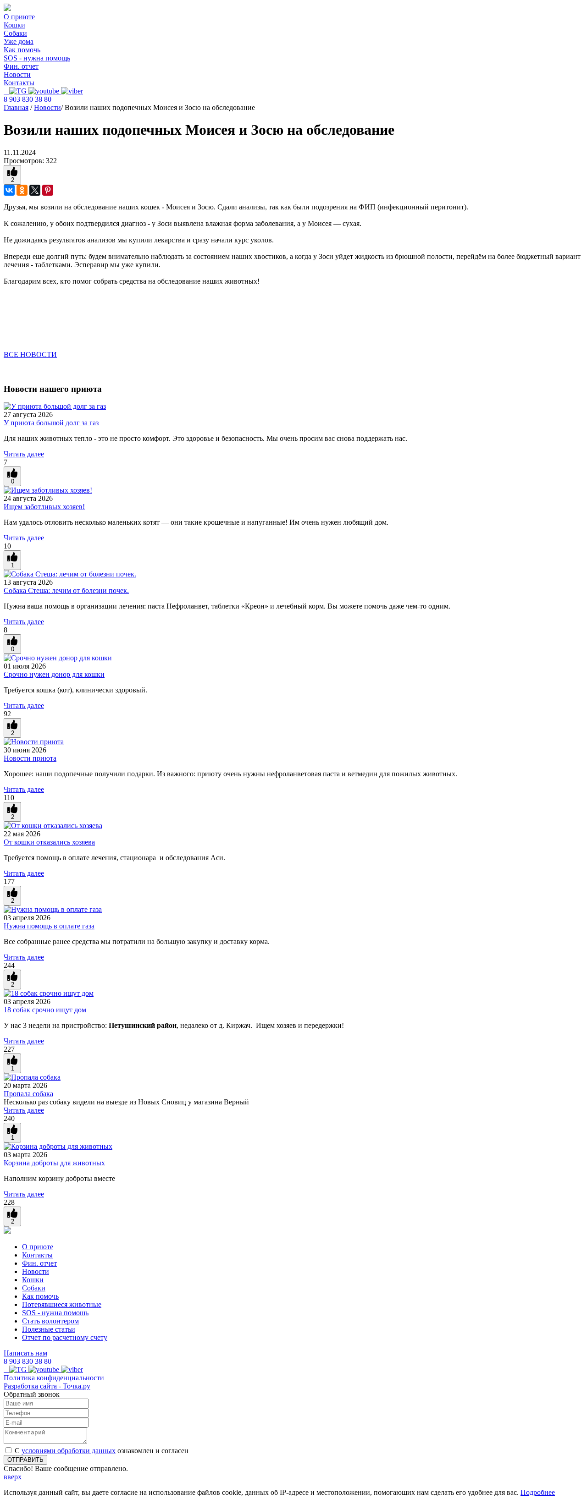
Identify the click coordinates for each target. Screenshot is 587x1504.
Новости (17, 74)
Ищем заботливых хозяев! (44, 506)
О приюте (19, 17)
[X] (34, 190)
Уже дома (18, 41)
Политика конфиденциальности (54, 1378)
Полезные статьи (48, 1329)
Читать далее (24, 454)
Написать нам (25, 1353)
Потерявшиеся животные (61, 1304)
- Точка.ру (47, 1386)
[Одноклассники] (22, 190)
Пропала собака (28, 1094)
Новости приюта (30, 758)
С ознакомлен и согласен (101, 1451)
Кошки (14, 25)
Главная (16, 107)
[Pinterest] (47, 190)
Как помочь (22, 50)
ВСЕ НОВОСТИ (30, 354)
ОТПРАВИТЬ (25, 1459)
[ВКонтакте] (9, 190)
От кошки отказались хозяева (49, 842)
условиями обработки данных (69, 1451)
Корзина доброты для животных (54, 1163)
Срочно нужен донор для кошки (54, 674)
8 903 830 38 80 (27, 99)
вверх (13, 1477)
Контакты (19, 83)
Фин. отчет (21, 66)
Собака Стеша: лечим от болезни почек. (66, 590)
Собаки (15, 33)
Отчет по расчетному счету (64, 1337)
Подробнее (538, 1492)
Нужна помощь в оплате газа (49, 926)
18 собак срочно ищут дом (45, 1010)
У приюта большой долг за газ (51, 423)
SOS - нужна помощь (37, 58)
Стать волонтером (50, 1321)
